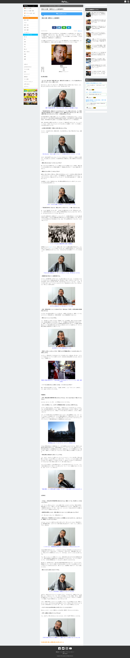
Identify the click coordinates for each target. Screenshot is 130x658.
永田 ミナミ (80, 30)
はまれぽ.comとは (27, 66)
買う (25, 39)
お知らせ (26, 64)
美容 (25, 41)
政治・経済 (26, 20)
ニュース (27, 15)
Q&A (25, 71)
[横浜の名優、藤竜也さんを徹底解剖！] (69, 27)
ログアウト (26, 86)
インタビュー (26, 32)
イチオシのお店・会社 (30, 13)
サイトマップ (26, 74)
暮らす (25, 49)
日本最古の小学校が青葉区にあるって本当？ (94, 83)
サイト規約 (26, 79)
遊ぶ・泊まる (26, 51)
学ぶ (25, 46)
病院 (25, 54)
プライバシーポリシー (28, 81)
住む (25, 44)
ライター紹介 (26, 69)
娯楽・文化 (26, 25)
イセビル (50, 246)
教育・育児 (26, 27)
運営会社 (26, 76)
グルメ (25, 22)
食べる (25, 36)
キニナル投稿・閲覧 (30, 10)
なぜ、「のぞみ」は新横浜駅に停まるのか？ (94, 92)
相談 (25, 56)
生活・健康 (26, 29)
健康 (25, 59)
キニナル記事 (28, 8)
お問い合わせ (26, 84)
